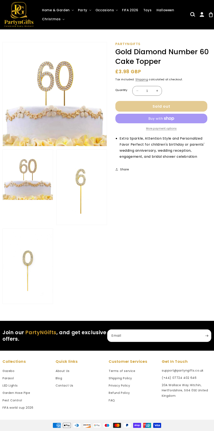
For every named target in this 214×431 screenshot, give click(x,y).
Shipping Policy (120, 378)
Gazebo (9, 371)
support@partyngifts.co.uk (183, 370)
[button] (57, 10)
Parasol (8, 378)
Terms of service (122, 371)
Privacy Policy (119, 385)
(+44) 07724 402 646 (179, 378)
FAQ (112, 400)
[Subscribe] (206, 335)
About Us (63, 371)
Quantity (121, 90)
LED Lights (10, 385)
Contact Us (64, 385)
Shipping (141, 79)
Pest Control (12, 400)
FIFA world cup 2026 (18, 408)
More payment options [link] (161, 128)
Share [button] (124, 169)
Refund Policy (119, 393)
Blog (59, 378)
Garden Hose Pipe (16, 393)
